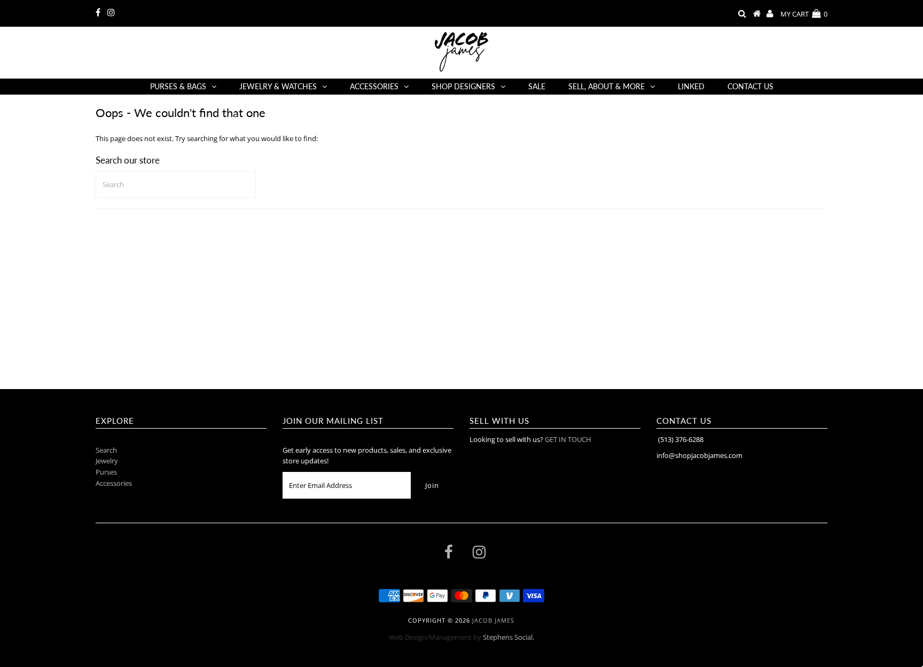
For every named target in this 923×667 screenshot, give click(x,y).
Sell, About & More (606, 86)
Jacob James (493, 620)
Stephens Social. (508, 637)
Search (106, 450)
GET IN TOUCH (568, 439)
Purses (106, 472)
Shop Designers (463, 86)
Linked (691, 86)
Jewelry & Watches (278, 86)
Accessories (374, 86)
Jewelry (107, 461)
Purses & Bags (178, 86)
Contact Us (750, 86)
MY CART (803, 14)
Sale (536, 86)
